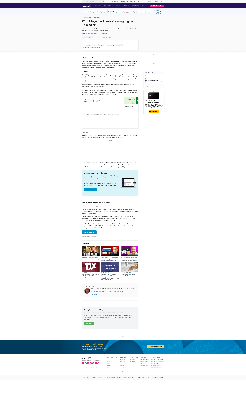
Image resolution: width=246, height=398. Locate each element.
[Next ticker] (154, 11)
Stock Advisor (123, 361)
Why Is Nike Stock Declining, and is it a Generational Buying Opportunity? (129, 259)
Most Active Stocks (158, 10)
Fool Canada (132, 361)
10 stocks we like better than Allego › (93, 47)
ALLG (121, 61)
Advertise (109, 369)
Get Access (146, 82)
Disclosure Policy (101, 377)
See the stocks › (90, 189)
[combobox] (93, 1)
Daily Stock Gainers (158, 12)
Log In (156, 1)
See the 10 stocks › (89, 232)
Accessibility (149, 1)
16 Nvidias (121, 312)
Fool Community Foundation (156, 365)
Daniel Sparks (91, 272)
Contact (108, 367)
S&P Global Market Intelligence (120, 63)
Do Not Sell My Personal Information (155, 377)
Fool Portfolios (123, 367)
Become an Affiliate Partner (156, 367)
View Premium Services (155, 346)
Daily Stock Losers (160, 13)
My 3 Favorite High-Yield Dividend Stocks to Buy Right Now (128, 275)
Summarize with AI (107, 37)
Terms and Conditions (141, 377)
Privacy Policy (93, 377)
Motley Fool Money (124, 371)
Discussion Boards (144, 361)
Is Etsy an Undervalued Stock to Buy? (90, 259)
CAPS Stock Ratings (144, 359)
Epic (121, 363)
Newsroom (109, 365)
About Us (108, 359)
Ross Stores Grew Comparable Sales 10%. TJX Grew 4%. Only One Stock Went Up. (90, 276)
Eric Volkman (86, 33)
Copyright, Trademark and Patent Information (126, 377)
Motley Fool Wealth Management (157, 361)
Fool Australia (132, 359)
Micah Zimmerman (131, 272)
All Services (122, 359)
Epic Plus (122, 365)
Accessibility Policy (111, 377)
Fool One (122, 369)
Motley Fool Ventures (155, 363)
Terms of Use (86, 377)
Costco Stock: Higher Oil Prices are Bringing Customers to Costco (109, 259)
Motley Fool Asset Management (157, 359)
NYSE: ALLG (97, 100)
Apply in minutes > (153, 111)
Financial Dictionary (144, 365)
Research (108, 363)
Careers (108, 361)
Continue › (89, 323)
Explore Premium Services (94, 17)
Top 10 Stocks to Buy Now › (157, 5)
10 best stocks (110, 183)
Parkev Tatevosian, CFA (93, 257)
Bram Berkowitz (111, 272)
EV (112, 79)
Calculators (142, 363)
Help (162, 1)
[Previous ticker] (83, 11)
